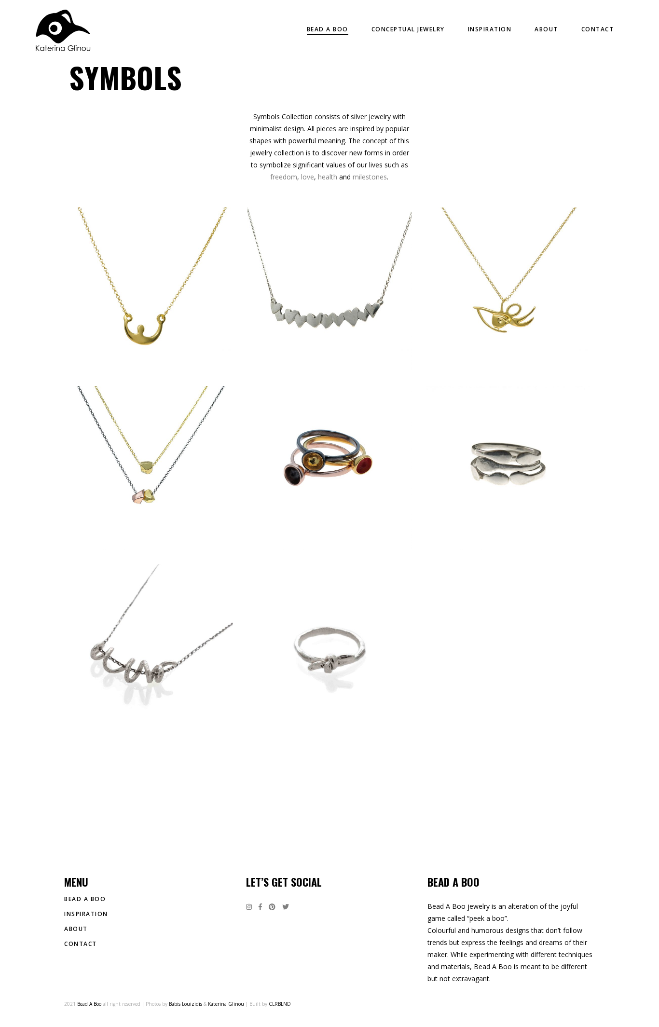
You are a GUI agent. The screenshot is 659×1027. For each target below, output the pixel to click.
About (76, 929)
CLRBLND (280, 1003)
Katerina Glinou (226, 1003)
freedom (283, 176)
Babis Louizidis (185, 1003)
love (307, 176)
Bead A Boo (85, 899)
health (327, 176)
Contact (80, 944)
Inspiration (86, 914)
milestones (370, 176)
